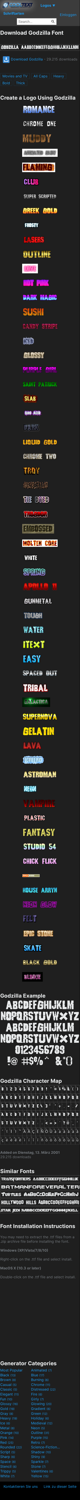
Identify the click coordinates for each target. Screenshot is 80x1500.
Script (7, 1452)
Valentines (42, 1471)
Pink (7, 1437)
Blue (37, 1375)
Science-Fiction (46, 1447)
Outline (40, 1432)
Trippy (8, 1471)
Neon (38, 1428)
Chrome (40, 1384)
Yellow (40, 1476)
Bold (6, 83)
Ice (5, 1423)
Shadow (41, 1452)
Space (8, 1461)
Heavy (58, 76)
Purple (39, 1437)
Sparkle (40, 1461)
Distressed (43, 1389)
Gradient (41, 1408)
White (7, 1476)
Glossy (9, 1403)
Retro (38, 1442)
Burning (40, 1379)
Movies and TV (14, 76)
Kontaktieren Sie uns (21, 1486)
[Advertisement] (40, 1319)
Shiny (38, 1456)
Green (39, 1413)
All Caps (40, 76)
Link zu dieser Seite (60, 1486)
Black (8, 1375)
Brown (8, 1379)
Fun (6, 1399)
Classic (8, 1389)
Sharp (7, 1456)
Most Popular (11, 1370)
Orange (9, 1432)
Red (7, 1442)
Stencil (8, 1466)
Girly (37, 1399)
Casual (8, 1384)
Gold (7, 1408)
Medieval (42, 1423)
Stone (38, 1466)
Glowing (41, 1403)
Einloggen (68, 14)
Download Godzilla (26, 59)
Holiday (40, 1418)
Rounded (11, 1447)
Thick (20, 83)
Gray (6, 1413)
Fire (36, 1394)
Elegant (9, 1394)
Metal (7, 1428)
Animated (41, 1370)
